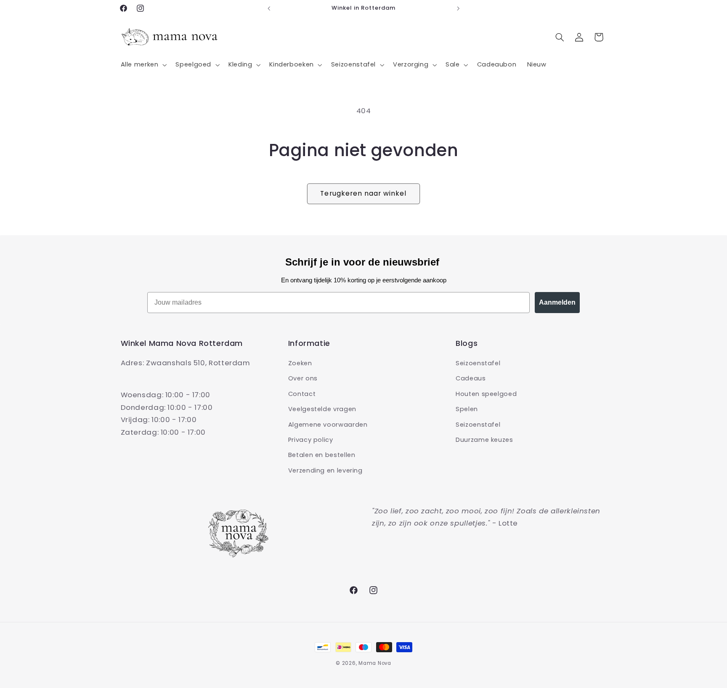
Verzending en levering (325, 470)
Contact (302, 394)
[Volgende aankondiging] (458, 8)
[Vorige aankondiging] (269, 8)
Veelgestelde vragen (322, 409)
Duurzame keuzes (484, 440)
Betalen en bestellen (322, 455)
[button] (142, 65)
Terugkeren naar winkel (363, 193)
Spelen (467, 409)
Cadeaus (471, 378)
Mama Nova (374, 663)
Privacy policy (310, 440)
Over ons (303, 378)
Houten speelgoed (486, 394)
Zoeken (300, 363)
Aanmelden (557, 302)
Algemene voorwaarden (328, 424)
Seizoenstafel (478, 363)
